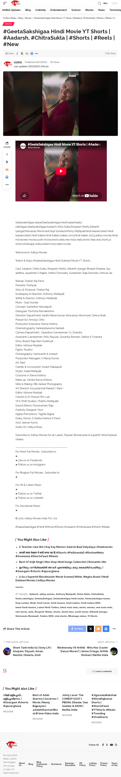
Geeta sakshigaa (24, 598)
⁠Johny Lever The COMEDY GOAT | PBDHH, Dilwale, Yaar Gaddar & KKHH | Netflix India (75, 702)
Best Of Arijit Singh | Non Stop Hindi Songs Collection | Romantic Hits (62, 561)
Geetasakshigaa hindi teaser (68, 598)
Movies (8, 24)
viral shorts (61, 616)
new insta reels (104, 607)
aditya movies (47, 594)
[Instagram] (116, 745)
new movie (21, 611)
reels (30, 611)
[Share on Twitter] (22, 53)
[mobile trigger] (6, 3)
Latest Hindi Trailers (48, 607)
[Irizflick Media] (16, 3)
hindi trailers (73, 603)
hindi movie (43, 603)
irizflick (18, 62)
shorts (56, 611)
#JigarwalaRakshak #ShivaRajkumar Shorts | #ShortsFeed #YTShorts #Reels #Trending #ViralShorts (104, 706)
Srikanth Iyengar (98, 611)
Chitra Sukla (83, 594)
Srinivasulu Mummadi (27, 616)
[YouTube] (111, 745)
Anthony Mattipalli (66, 594)
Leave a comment (103, 671)
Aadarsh (33, 594)
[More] (36, 53)
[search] (99, 3)
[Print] (31, 53)
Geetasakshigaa (43, 598)
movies (91, 607)
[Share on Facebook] (17, 53)
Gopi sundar (22, 603)
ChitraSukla (97, 594)
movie (82, 607)
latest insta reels (69, 607)
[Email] (27, 53)
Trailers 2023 (46, 616)
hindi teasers (58, 603)
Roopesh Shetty (43, 611)
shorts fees (67, 611)
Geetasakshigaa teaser (97, 598)
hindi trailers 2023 (90, 603)
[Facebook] (103, 745)
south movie (81, 611)
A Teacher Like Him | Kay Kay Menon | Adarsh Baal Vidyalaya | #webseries (66, 546)
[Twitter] (107, 745)
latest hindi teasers (25, 607)
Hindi (33, 603)
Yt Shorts (93, 616)
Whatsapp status (77, 616)
